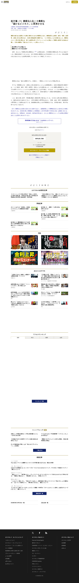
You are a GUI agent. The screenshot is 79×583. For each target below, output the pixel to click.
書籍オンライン (35, 550)
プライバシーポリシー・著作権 (12, 553)
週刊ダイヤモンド (36, 543)
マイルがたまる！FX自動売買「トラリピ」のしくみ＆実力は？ (54, 434)
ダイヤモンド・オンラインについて (14, 537)
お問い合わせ (8, 561)
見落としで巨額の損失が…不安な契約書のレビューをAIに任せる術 (24, 434)
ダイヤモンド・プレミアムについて (13, 543)
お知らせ (64, 548)
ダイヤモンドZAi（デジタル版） (39, 548)
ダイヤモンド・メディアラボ (38, 571)
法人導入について (9, 564)
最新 (18, 337)
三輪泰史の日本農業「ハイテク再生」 (26, 28)
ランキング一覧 (39, 401)
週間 (46, 337)
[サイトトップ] (6, 2)
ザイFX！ (34, 556)
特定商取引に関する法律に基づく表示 (14, 550)
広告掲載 (7, 558)
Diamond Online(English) (38, 540)
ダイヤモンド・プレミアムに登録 (39, 150)
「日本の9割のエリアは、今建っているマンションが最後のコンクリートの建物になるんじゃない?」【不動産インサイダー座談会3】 (54, 195)
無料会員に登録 (39, 138)
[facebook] (39, 533)
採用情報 (64, 545)
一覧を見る (40, 450)
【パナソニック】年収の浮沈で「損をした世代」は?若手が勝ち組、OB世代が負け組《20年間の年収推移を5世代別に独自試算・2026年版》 (24, 195)
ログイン (68, 1)
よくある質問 (8, 556)
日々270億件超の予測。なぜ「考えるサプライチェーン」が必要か (24, 445)
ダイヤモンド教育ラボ (37, 569)
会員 (61, 337)
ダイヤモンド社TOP (66, 540)
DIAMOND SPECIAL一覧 (18, 502)
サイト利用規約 (8, 548)
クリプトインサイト (36, 566)
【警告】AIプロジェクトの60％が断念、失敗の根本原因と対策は (54, 439)
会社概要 (64, 543)
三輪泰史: (24, 26)
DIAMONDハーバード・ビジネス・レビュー (42, 545)
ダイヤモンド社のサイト (38, 537)
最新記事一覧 (39, 493)
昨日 (32, 337)
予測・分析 (13, 28)
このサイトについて (10, 540)
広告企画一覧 (44, 502)
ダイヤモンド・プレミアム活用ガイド (14, 545)
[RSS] (46, 533)
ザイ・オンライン (36, 553)
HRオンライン (35, 564)
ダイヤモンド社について (68, 537)
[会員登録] (75, 2)
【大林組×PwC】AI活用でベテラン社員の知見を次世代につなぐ (24, 439)
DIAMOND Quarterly (37, 561)
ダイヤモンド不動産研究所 (38, 558)
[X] (33, 533)
